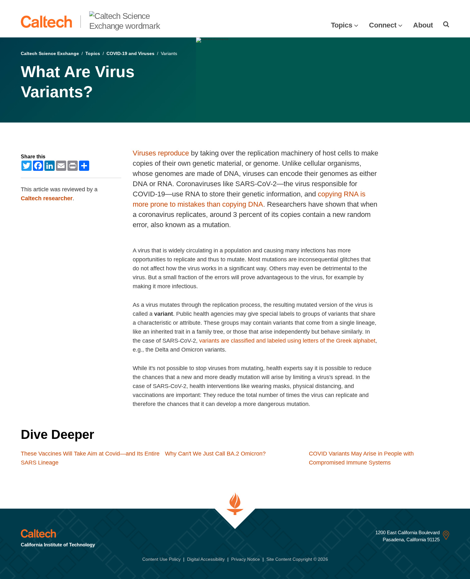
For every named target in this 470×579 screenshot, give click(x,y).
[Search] (446, 24)
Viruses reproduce (161, 153)
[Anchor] (106, 434)
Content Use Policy (161, 559)
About (423, 25)
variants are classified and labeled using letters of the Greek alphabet (287, 340)
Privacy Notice (245, 559)
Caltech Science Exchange (50, 53)
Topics (341, 25)
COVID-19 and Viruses (130, 53)
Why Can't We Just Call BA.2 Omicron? (215, 453)
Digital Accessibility (206, 559)
